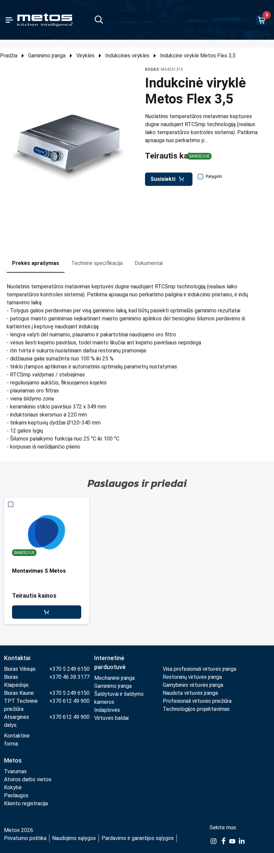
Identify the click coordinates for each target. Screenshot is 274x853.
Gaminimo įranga (46, 55)
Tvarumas (15, 771)
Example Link (214, 841)
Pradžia (8, 55)
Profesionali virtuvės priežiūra (197, 701)
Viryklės (85, 55)
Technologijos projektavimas (196, 709)
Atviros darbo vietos (27, 779)
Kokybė (13, 787)
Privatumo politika (25, 838)
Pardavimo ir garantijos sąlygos (138, 838)
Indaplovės (107, 710)
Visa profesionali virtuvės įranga (199, 669)
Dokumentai (149, 263)
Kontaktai (17, 657)
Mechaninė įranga (114, 678)
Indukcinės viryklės (127, 55)
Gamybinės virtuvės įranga (193, 685)
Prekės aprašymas (35, 263)
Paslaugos (16, 795)
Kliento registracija (26, 803)
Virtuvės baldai (111, 718)
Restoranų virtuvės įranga (193, 677)
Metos (13, 760)
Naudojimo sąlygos (74, 838)
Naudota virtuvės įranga (190, 693)
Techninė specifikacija (97, 263)
